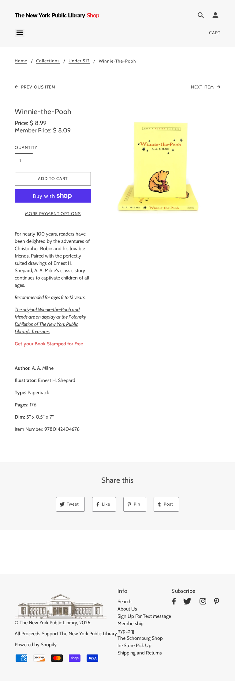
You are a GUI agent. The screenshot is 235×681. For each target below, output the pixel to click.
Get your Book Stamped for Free (49, 344)
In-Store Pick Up (134, 645)
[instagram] (203, 602)
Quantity (24, 147)
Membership (131, 623)
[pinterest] (217, 602)
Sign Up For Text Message (144, 616)
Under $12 (79, 61)
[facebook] (174, 602)
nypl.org (126, 631)
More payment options (53, 213)
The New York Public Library (48, 622)
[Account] (215, 16)
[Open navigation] (19, 33)
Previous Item (37, 87)
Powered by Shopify (36, 644)
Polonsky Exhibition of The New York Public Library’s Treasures (50, 324)
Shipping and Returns (140, 653)
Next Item (203, 87)
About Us (127, 609)
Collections (48, 61)
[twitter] (187, 602)
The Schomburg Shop (140, 638)
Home (21, 61)
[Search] (200, 16)
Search (125, 601)
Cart (214, 32)
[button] (160, 168)
